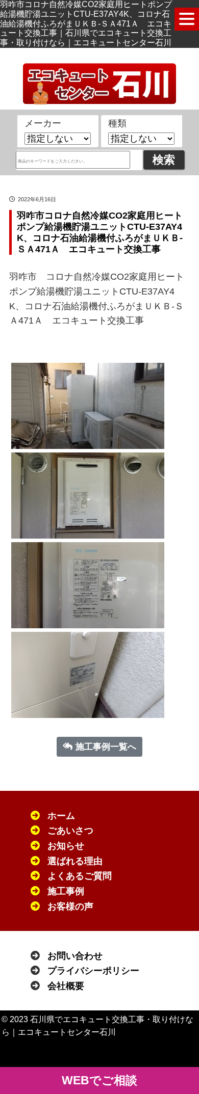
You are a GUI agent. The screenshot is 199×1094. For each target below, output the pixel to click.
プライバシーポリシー (93, 971)
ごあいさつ (70, 830)
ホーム (61, 816)
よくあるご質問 (79, 876)
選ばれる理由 (75, 861)
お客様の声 (70, 906)
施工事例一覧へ (106, 747)
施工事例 (65, 891)
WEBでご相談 (99, 1080)
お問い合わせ (75, 956)
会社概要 (65, 986)
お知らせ (65, 846)
